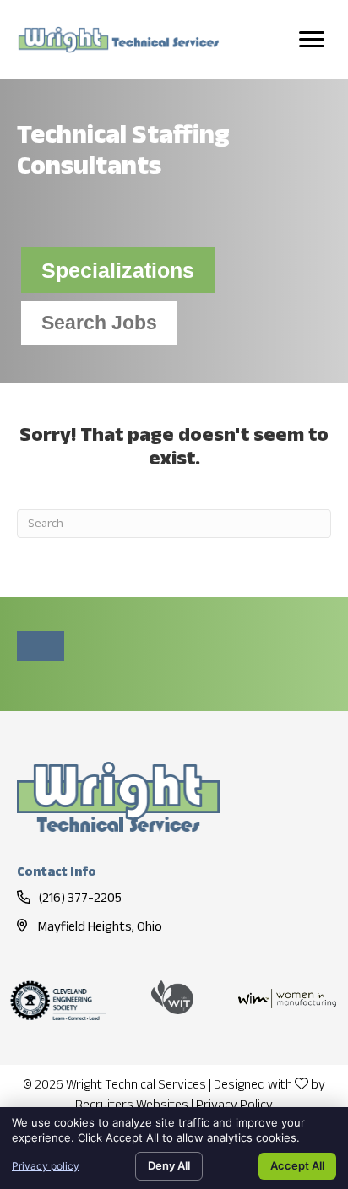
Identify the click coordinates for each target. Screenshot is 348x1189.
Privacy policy (45, 1165)
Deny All (169, 1165)
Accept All (297, 1165)
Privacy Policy (234, 1105)
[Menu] (311, 39)
